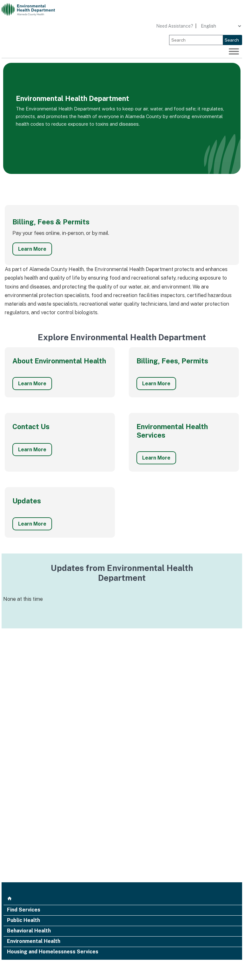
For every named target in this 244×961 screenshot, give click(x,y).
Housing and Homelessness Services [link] (52, 952)
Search (232, 40)
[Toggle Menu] (234, 51)
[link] (32, 9)
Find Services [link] (23, 910)
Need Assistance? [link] (174, 26)
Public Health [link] (23, 920)
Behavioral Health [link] (29, 931)
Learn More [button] (32, 249)
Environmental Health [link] (33, 941)
